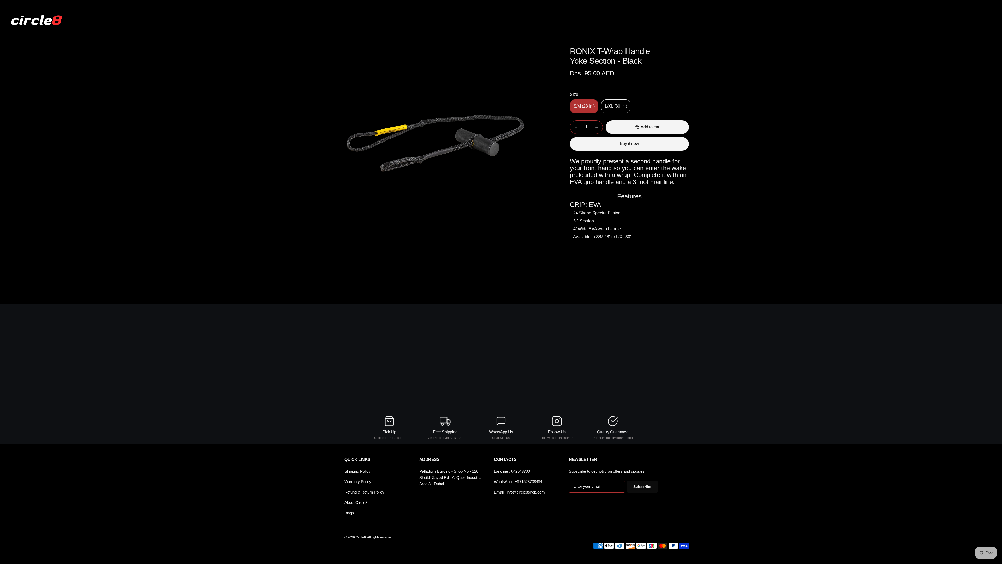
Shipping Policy (357, 471)
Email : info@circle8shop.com (519, 492)
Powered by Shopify (350, 556)
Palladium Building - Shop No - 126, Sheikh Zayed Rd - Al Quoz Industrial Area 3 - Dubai (450, 477)
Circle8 (329, 556)
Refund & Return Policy (364, 492)
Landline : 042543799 (512, 471)
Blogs (349, 513)
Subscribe (642, 487)
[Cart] (986, 20)
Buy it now (629, 143)
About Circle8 (355, 502)
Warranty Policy (357, 481)
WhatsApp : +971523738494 (518, 481)
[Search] (963, 20)
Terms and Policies (675, 557)
